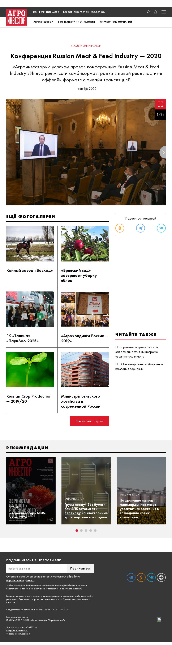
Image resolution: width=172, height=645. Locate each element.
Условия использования (18, 633)
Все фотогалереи (89, 421)
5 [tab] (95, 530)
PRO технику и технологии (76, 21)
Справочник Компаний (116, 21)
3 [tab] (86, 530)
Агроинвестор (43, 21)
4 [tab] (90, 530)
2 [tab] (81, 530)
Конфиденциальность (17, 630)
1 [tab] (77, 530)
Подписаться (80, 568)
